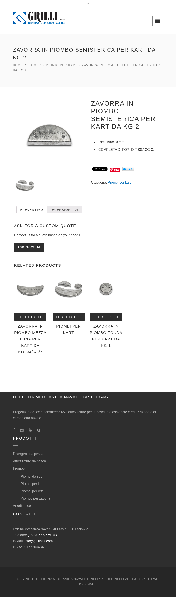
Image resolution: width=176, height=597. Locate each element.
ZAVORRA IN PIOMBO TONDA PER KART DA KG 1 (106, 336)
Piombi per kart (61, 65)
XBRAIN (91, 584)
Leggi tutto (30, 317)
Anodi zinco (22, 505)
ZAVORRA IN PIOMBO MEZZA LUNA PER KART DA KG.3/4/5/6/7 (30, 339)
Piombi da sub (31, 476)
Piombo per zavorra (35, 498)
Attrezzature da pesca (29, 461)
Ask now (26, 247)
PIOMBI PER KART (68, 329)
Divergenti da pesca (28, 454)
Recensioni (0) (64, 209)
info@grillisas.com (38, 541)
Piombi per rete (32, 491)
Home (18, 65)
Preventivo (31, 209)
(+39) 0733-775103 (42, 535)
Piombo (34, 65)
